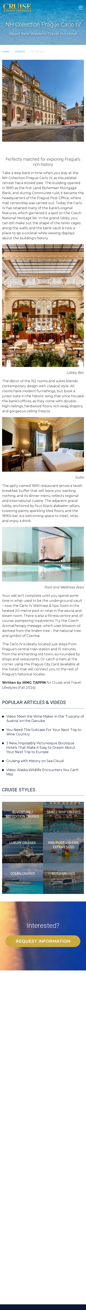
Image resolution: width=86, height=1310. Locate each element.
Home (5, 51)
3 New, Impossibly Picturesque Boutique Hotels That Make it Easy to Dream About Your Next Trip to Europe (40, 747)
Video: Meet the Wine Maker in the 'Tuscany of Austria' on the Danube (45, 718)
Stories (20, 51)
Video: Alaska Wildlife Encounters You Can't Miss (42, 772)
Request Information (43, 941)
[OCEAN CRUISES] (22, 878)
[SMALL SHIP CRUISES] (63, 817)
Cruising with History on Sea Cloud (35, 761)
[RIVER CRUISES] (63, 878)
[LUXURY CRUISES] (22, 848)
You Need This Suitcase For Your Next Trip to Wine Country (43, 732)
